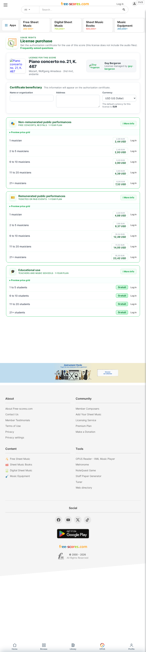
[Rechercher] (124, 9)
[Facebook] (58, 520)
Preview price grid (20, 132)
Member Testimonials (17, 420)
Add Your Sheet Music (88, 414)
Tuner (79, 481)
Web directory (84, 487)
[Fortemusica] (61, 556)
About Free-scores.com (19, 408)
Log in (134, 140)
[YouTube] (68, 520)
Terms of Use (13, 425)
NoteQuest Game (86, 470)
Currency (107, 92)
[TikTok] (87, 520)
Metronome (82, 464)
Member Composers (87, 408)
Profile (131, 649)
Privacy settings (14, 437)
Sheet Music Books (21, 464)
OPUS (102, 649)
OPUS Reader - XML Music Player (95, 458)
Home (14, 649)
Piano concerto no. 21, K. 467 (52, 64)
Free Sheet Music (20, 458)
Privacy (9, 431)
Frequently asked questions (36, 48)
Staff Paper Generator (88, 476)
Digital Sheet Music (21, 470)
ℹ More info (128, 123)
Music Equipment (20, 476)
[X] (78, 520)
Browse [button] (43, 649)
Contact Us (11, 414)
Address (60, 92)
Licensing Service (86, 420)
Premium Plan (84, 425)
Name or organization (21, 92)
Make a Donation (85, 431)
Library (73, 649)
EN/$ (140, 2)
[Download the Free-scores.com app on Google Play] (73, 533)
